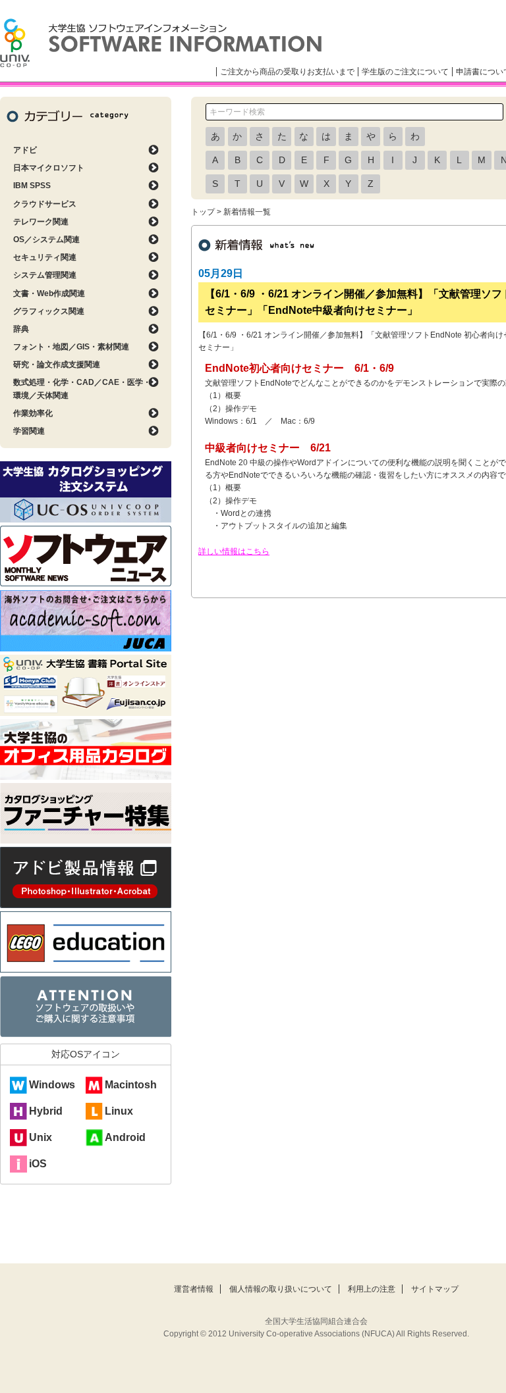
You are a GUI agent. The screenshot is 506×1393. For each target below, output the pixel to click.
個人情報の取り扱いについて (280, 1289)
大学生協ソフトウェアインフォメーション (161, 42)
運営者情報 (193, 1289)
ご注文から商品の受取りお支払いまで (287, 71)
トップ (203, 211)
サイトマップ (435, 1289)
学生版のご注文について (405, 71)
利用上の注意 (371, 1289)
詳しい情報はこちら (233, 551)
